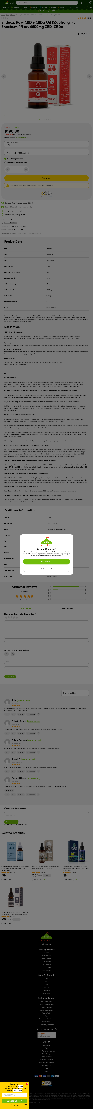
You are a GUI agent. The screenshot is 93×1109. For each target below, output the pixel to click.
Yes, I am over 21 (46, 561)
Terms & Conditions (42, 555)
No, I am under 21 (46, 569)
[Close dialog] (27, 1084)
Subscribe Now (14, 1101)
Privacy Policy (56, 555)
